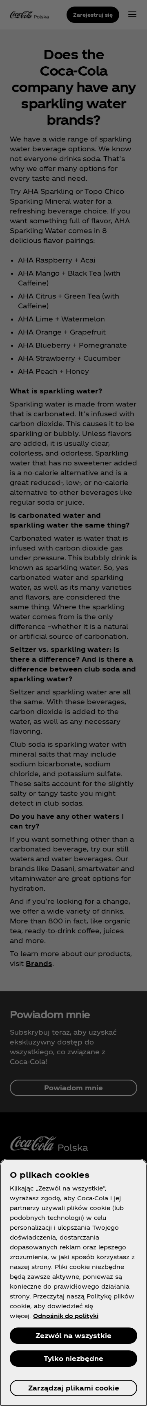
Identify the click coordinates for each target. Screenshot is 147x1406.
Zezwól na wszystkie (73, 1335)
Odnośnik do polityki (65, 1315)
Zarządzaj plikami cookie (73, 1388)
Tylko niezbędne (73, 1358)
